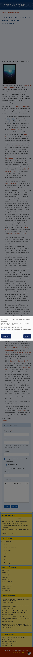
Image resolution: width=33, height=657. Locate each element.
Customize (6, 336)
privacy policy (5, 329)
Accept (27, 336)
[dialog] (16, 328)
